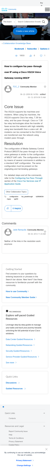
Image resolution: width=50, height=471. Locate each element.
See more (10, 363)
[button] (8, 208)
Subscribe (32, 49)
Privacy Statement (23, 460)
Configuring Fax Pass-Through (29, 178)
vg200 (16, 199)
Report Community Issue (18, 431)
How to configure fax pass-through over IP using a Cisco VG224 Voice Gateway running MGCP (23, 72)
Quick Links (10, 413)
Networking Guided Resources (19, 345)
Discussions (11, 382)
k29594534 (39, 196)
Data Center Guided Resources (19, 339)
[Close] (46, 449)
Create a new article (25, 31)
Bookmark (19, 49)
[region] (25, 458)
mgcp (9, 199)
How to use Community (16, 291)
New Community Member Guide (20, 297)
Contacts (12, 418)
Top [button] (3, 407)
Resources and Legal (14, 426)
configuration (13, 196)
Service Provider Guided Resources (21, 357)
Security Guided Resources (17, 351)
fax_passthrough (27, 196)
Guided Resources (14, 388)
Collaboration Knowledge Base (17, 43)
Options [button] (44, 49)
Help (10, 435)
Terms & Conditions (16, 438)
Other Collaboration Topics (16, 192)
